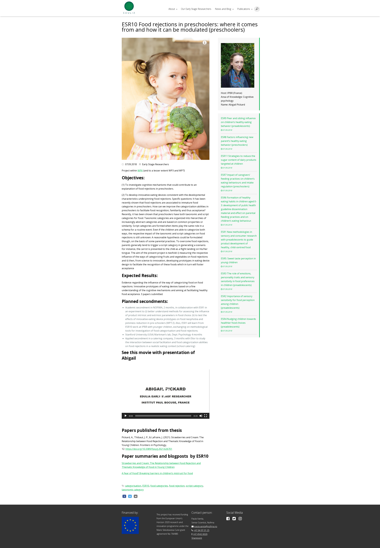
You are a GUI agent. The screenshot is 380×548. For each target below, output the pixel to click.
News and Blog (223, 9)
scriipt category (194, 485)
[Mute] (200, 415)
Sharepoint (196, 538)
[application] (165, 394)
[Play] (125, 415)
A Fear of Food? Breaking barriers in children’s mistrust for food (157, 473)
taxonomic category (133, 489)
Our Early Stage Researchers (196, 9)
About (171, 9)
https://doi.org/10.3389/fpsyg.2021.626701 (148, 449)
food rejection (177, 485)
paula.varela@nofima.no (205, 526)
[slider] (163, 416)
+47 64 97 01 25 (201, 530)
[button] (166, 394)
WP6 (140, 170)
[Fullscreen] (205, 415)
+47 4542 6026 (200, 534)
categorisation (133, 485)
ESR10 (145, 485)
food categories (159, 485)
